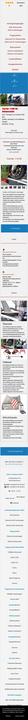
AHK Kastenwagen (15, 30)
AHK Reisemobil (15, 27)
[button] (13, 152)
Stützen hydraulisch (15, 51)
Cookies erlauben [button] (19, 716)
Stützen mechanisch (15, 54)
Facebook (15, 503)
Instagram (21, 497)
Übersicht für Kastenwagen (15, 42)
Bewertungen (21, 4)
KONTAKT (14, 75)
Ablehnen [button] (8, 716)
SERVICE (14, 86)
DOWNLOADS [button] (14, 81)
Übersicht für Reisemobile (15, 39)
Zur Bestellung (15, 228)
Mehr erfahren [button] (19, 712)
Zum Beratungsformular (15, 451)
